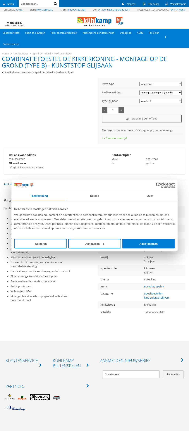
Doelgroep (125, 32)
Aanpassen (92, 243)
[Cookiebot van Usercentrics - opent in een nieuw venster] (158, 185)
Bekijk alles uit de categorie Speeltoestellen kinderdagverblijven (39, 72)
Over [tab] (150, 195)
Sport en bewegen (35, 32)
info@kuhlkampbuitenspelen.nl (26, 167)
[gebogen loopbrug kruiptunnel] (160, 84)
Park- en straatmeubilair (64, 32)
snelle (73, 9)
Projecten (154, 32)
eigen (41, 9)
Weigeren (41, 243)
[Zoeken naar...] (55, 3)
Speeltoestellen (11, 32)
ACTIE (140, 32)
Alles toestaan (148, 243)
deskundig (13, 9)
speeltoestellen (14, 24)
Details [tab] (94, 195)
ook (111, 9)
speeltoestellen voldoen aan (161, 9)
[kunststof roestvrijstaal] (160, 101)
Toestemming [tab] (39, 195)
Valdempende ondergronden (98, 32)
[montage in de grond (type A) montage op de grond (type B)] (160, 92)
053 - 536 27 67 (17, 159)
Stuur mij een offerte (144, 118)
